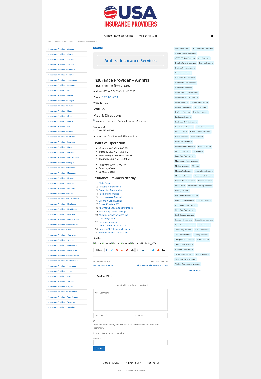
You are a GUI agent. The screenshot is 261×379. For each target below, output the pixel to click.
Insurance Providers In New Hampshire (65, 199)
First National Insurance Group (152, 265)
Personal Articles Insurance (185, 181)
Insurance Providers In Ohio (60, 230)
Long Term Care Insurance (185, 156)
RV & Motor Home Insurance (186, 205)
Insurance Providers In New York (62, 214)
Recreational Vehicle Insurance (186, 195)
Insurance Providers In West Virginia (64, 297)
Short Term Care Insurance (185, 210)
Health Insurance (181, 137)
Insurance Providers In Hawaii (61, 106)
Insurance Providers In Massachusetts (64, 157)
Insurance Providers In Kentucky (62, 137)
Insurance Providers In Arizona (62, 59)
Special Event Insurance (204, 220)
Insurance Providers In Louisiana (62, 142)
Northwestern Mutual (110, 197)
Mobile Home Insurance (204, 171)
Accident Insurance (182, 48)
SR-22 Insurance (204, 225)
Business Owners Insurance (185, 68)
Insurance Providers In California (62, 70)
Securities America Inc (110, 190)
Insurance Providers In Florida (61, 95)
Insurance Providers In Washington (63, 292)
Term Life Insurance (202, 230)
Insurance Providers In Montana (62, 183)
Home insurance (197, 137)
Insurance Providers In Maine (61, 147)
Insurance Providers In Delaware (62, 85)
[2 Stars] (106, 243)
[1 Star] (97, 243)
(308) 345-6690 (110, 97)
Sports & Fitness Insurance (185, 225)
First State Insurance (110, 186)
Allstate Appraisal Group (112, 211)
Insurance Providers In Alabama (62, 49)
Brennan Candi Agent (110, 200)
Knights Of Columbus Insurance (116, 207)
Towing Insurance (201, 235)
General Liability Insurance (200, 132)
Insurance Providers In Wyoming (62, 307)
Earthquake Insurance (183, 117)
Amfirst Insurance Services (113, 225)
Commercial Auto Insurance (185, 83)
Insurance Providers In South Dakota (64, 261)
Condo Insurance (181, 102)
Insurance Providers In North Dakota (64, 224)
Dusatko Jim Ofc (107, 218)
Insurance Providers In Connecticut (63, 80)
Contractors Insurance (183, 107)
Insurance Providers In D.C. (60, 90)
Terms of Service (110, 363)
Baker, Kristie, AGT (109, 204)
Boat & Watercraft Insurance (185, 63)
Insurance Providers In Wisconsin (62, 302)
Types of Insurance (148, 36)
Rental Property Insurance (184, 200)
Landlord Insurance (182, 151)
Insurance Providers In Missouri (62, 178)
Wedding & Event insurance (185, 259)
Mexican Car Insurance (183, 171)
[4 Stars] (125, 243)
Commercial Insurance (183, 88)
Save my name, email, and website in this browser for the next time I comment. (127, 326)
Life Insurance (198, 151)
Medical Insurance (182, 166)
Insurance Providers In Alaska (61, 54)
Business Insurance (206, 63)
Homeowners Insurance (183, 141)
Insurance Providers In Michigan (62, 162)
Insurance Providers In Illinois (61, 116)
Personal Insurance (205, 181)
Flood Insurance (181, 132)
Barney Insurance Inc (103, 265)
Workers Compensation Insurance (187, 264)
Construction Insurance (199, 102)
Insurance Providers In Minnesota (63, 168)
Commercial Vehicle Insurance (186, 97)
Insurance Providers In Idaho (61, 111)
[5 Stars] (135, 243)
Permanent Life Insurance (204, 176)
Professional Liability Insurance (200, 186)
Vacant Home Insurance (183, 254)
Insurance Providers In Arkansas (62, 64)
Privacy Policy (133, 363)
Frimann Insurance (109, 221)
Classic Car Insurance (183, 73)
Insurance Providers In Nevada (61, 193)
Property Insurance (182, 191)
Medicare (195, 166)
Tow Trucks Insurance (183, 235)
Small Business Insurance (184, 215)
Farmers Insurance (109, 193)
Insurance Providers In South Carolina (64, 255)
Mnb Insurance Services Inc (113, 214)
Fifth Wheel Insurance (205, 127)
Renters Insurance (204, 200)
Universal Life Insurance (184, 249)
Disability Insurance (182, 112)
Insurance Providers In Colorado (62, 75)
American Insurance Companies (118, 36)
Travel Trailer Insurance (184, 245)
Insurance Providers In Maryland (62, 152)
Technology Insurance (183, 230)
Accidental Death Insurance (203, 48)
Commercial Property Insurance (186, 93)
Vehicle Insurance (202, 254)
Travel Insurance (203, 239)
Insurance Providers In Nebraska (62, 188)
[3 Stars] (116, 243)
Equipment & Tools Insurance (186, 122)
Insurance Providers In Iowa (60, 126)
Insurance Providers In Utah (60, 276)
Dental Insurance (201, 107)
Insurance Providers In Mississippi (63, 173)
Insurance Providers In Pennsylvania (63, 245)
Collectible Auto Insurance (185, 78)
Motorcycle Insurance (183, 176)
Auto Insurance (203, 58)
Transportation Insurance (184, 239)
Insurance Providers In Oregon (62, 240)
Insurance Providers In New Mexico (63, 209)
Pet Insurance (180, 186)
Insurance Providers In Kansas (61, 132)
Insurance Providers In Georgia (62, 101)
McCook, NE (98, 48)
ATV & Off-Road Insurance (185, 58)
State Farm (105, 183)
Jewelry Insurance (204, 146)
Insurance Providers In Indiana (61, 121)
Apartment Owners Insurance (185, 53)
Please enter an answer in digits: (108, 333)
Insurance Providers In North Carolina (64, 219)
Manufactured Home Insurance (186, 161)
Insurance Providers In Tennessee (63, 266)
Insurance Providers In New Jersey (63, 204)
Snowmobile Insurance (183, 220)
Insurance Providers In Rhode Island (63, 250)
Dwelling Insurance (200, 112)
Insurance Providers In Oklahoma (63, 235)
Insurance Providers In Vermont (62, 281)
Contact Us (153, 363)
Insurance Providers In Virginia (61, 286)
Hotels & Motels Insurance (185, 146)
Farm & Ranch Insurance (184, 127)
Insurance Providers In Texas (61, 271)
